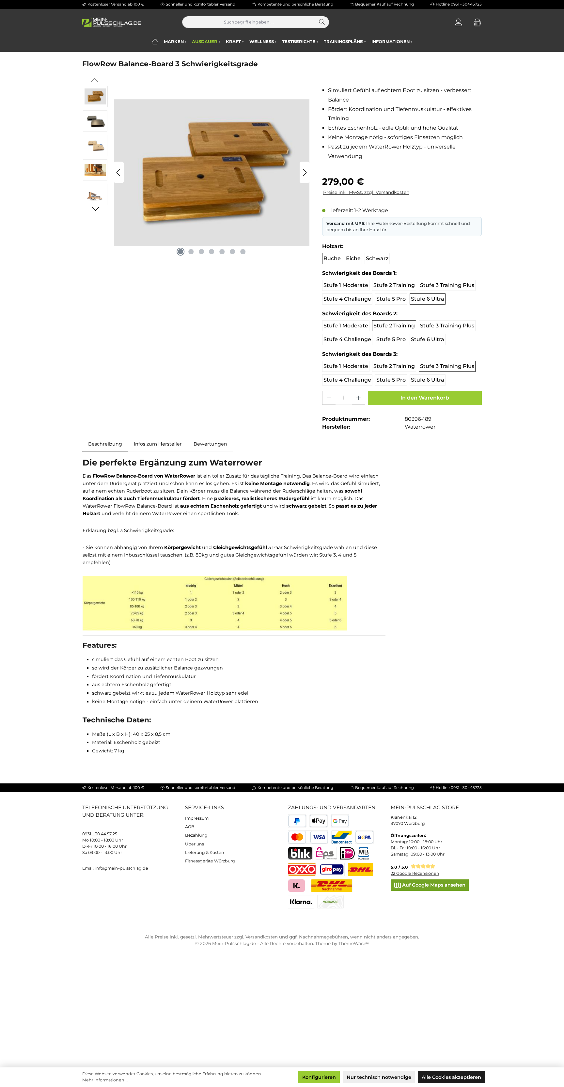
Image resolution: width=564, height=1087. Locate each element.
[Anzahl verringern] (329, 398)
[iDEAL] (347, 853)
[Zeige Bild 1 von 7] (180, 251)
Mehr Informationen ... (105, 1080)
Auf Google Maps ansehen (433, 885)
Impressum (197, 818)
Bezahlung (196, 835)
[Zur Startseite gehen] (111, 22)
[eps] (326, 853)
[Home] (155, 41)
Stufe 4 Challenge (347, 299)
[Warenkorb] (475, 22)
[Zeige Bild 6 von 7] (232, 251)
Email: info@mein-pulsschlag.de (115, 868)
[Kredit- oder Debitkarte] (308, 837)
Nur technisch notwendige (379, 1077)
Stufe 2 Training (394, 285)
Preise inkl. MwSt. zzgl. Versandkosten (366, 192)
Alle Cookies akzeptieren (451, 1077)
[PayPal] (297, 821)
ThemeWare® (353, 943)
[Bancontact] (341, 837)
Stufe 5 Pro (391, 299)
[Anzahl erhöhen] (358, 398)
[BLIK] (300, 853)
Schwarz (377, 258)
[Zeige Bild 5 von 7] (222, 251)
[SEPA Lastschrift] (364, 837)
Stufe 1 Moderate (345, 285)
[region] (196, 172)
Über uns (194, 844)
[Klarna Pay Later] (296, 885)
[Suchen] (322, 22)
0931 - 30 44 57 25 (99, 833)
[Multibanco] (363, 853)
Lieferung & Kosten (204, 852)
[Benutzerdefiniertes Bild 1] (360, 869)
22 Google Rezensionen (415, 873)
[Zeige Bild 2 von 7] (191, 251)
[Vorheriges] (119, 172)
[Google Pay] (340, 821)
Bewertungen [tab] (210, 444)
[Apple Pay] (318, 821)
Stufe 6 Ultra (427, 299)
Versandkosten (261, 936)
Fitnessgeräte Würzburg (210, 861)
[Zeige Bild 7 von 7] (243, 251)
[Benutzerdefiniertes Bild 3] (332, 869)
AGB (190, 826)
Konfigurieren (319, 1077)
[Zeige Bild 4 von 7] (211, 251)
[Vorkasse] (330, 901)
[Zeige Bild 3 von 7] (201, 251)
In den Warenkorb (424, 398)
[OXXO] (302, 869)
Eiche (353, 258)
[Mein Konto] (458, 22)
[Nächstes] (304, 172)
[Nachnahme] (331, 885)
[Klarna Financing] (301, 901)
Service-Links (204, 807)
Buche (332, 258)
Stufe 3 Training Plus (447, 285)
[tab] (105, 444)
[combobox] (249, 22)
